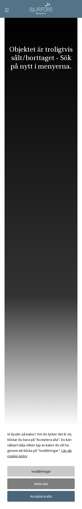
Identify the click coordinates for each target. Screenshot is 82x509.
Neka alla (41, 483)
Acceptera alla (41, 496)
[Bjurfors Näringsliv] (41, 9)
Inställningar (41, 471)
